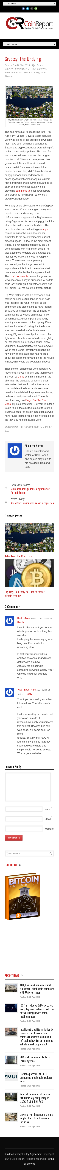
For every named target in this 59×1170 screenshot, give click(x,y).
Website (49, 828)
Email (48, 819)
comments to (23, 190)
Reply (20, 622)
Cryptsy (35, 72)
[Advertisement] (29, 946)
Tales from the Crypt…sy (18, 556)
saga (45, 229)
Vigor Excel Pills (26, 689)
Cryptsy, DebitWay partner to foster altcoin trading (25, 593)
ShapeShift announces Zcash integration (32, 503)
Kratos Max (23, 618)
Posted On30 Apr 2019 (30, 996)
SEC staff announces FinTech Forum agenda (35, 1059)
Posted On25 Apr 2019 (30, 1048)
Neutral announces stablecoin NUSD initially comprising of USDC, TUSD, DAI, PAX (35, 1098)
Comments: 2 (22, 68)
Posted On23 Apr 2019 (30, 1085)
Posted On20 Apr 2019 (30, 1106)
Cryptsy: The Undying (23, 58)
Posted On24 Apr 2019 (30, 1065)
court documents (19, 276)
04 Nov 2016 (23, 65)
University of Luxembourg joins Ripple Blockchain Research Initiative (36, 1118)
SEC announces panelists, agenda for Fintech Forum (30, 490)
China (21, 376)
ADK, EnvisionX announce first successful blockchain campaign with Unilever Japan (37, 989)
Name (48, 809)
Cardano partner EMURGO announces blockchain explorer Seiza (36, 1077)
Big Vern (41, 68)
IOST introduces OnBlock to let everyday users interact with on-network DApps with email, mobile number (37, 1010)
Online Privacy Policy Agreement (23, 1154)
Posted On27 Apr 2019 (30, 1021)
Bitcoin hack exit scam (17, 72)
